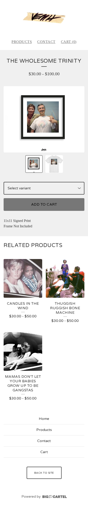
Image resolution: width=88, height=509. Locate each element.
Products (22, 42)
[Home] (44, 18)
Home (44, 418)
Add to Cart (44, 204)
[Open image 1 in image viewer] (44, 119)
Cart (44, 452)
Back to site (44, 472)
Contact (46, 42)
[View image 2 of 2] (54, 164)
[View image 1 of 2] (34, 164)
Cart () (68, 42)
